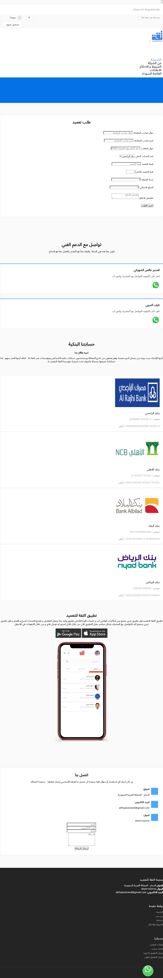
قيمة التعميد (147, 164)
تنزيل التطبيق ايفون (154, 957)
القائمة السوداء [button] (151, 73)
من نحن (159, 916)
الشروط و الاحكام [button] (150, 66)
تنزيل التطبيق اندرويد (153, 953)
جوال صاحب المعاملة (143, 133)
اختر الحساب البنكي (144, 156)
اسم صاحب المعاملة (143, 140)
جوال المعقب (147, 148)
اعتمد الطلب (147, 205)
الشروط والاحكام (155, 924)
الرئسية (159, 912)
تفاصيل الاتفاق (146, 198)
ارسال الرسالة (81, 848)
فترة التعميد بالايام (145, 172)
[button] (30, 19)
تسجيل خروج (13, 24)
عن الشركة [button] (154, 63)
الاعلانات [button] (155, 70)
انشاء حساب (157, 949)
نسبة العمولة (147, 179)
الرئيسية (156, 59)
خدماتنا (159, 920)
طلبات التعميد (156, 944)
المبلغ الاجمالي (146, 187)
